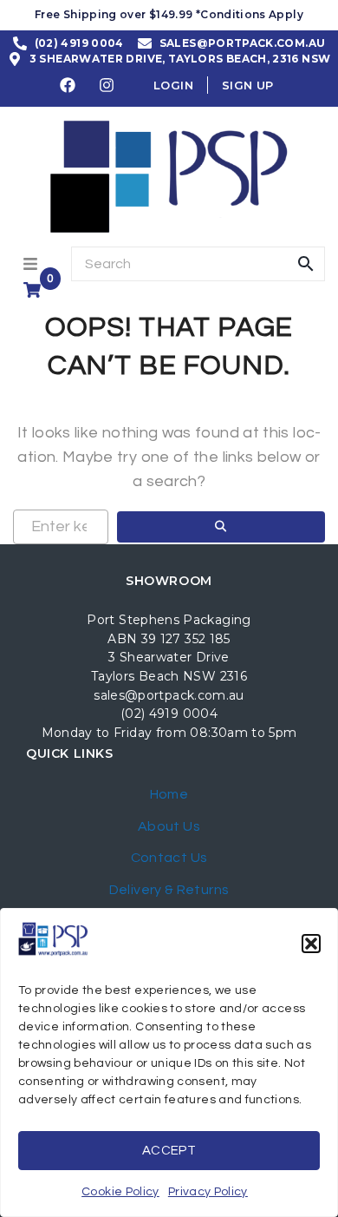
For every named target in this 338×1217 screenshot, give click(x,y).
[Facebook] (68, 85)
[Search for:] (60, 527)
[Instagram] (107, 85)
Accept (169, 1150)
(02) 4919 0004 (169, 713)
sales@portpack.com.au (169, 695)
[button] (311, 943)
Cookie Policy (120, 1192)
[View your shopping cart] (34, 290)
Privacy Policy (208, 1192)
